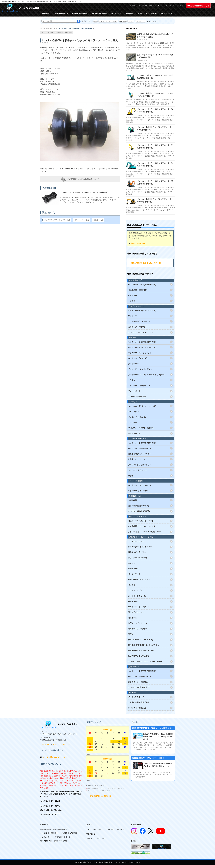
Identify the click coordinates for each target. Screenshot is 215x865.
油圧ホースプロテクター (138, 629)
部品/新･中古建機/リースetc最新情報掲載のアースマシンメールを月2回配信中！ (158, 736)
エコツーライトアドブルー (138, 607)
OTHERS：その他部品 (137, 708)
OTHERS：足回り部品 (137, 396)
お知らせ (161, 5)
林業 (95, 21)
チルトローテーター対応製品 (108, 21)
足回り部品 (69, 32)
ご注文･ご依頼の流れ (130, 5)
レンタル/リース (116, 13)
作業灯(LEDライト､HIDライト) (140, 640)
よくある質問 (143, 5)
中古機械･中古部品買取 (100, 13)
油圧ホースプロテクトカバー (139, 623)
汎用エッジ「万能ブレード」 (139, 327)
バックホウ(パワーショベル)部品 (52, 32)
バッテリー (132, 585)
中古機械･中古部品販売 (80, 13)
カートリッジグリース (137, 596)
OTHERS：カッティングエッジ (140, 332)
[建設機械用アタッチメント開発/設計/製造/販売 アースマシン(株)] (20, 8)
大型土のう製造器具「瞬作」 (139, 702)
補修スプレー (133, 601)
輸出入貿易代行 (151, 13)
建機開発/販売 (46, 13)
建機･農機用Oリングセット (139, 579)
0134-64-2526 (52, 800)
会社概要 (180, 5)
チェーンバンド (134, 433)
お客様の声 (152, 5)
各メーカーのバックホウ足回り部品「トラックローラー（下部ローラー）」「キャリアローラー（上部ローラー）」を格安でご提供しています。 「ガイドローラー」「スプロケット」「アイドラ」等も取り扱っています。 (90, 200)
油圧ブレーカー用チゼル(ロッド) (141, 521)
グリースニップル (135, 590)
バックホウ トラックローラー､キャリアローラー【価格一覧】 (84, 192)
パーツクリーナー (135, 574)
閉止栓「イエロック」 (137, 612)
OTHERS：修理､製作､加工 (139, 687)
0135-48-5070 (52, 814)
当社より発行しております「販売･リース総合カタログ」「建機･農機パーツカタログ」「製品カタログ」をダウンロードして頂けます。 (153, 775)
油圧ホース (132, 618)
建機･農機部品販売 (61, 13)
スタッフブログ (170, 5)
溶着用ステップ (134, 569)
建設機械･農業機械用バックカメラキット (144, 645)
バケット (131, 21)
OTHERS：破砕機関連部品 (139, 511)
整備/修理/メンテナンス (134, 13)
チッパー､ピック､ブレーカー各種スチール (145, 532)
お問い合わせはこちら (199, 5)
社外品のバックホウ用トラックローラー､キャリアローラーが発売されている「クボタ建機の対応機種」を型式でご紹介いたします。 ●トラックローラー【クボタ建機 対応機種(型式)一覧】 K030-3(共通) (150, 102)
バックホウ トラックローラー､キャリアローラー (75, 28)
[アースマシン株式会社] (59, 724)
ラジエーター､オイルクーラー (140, 547)
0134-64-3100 (52, 805)
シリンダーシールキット (138, 558)
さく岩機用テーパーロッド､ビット (142, 526)
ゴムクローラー (141, 21)
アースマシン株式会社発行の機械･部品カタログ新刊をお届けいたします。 (158, 766)
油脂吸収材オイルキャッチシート (141, 650)
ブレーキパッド (134, 391)
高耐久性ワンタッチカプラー (139, 656)
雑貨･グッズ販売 (166, 13)
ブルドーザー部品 (82, 220)
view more (150, 21)
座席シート (132, 634)
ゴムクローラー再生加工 (138, 682)
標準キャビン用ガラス (137, 552)
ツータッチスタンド (136, 697)
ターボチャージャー (136, 541)
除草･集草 (122, 21)
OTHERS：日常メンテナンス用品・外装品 (145, 661)
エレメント (132, 563)
